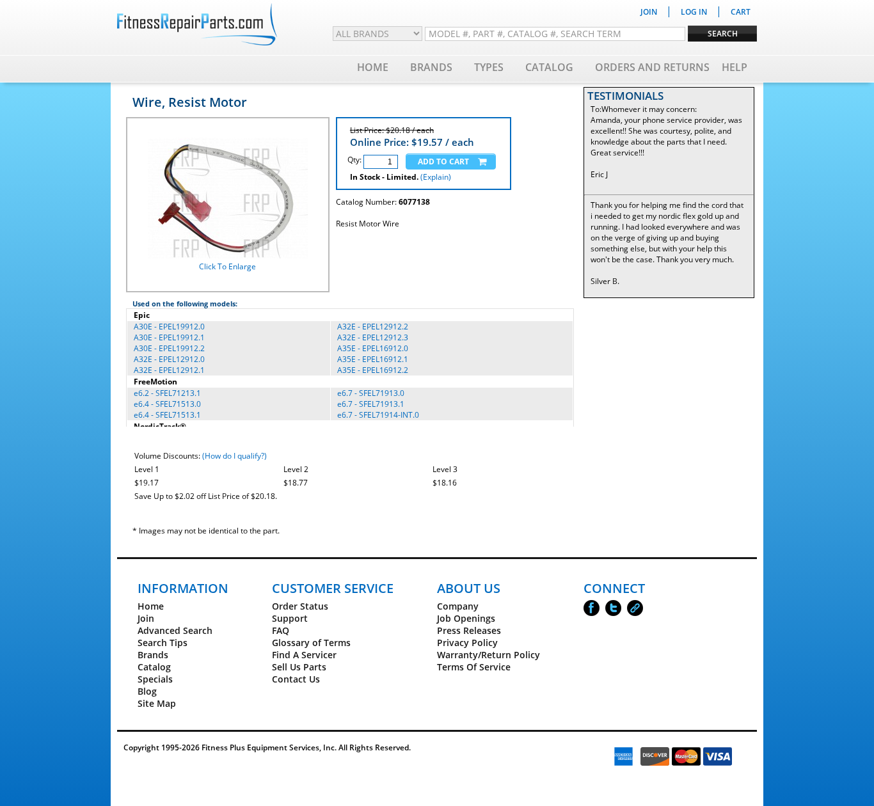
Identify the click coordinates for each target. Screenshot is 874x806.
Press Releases (469, 630)
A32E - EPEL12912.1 (169, 370)
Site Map (157, 703)
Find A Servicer (304, 655)
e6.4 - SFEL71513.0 (167, 404)
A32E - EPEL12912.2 (372, 326)
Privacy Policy (467, 642)
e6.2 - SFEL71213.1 (167, 393)
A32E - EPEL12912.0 (169, 359)
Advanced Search (175, 630)
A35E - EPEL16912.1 (372, 359)
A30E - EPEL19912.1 (169, 337)
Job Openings (466, 618)
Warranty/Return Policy (488, 655)
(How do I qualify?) (234, 455)
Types (489, 67)
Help (734, 67)
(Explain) (435, 176)
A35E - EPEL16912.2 (372, 370)
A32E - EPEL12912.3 (372, 337)
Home (372, 67)
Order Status (300, 606)
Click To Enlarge (227, 266)
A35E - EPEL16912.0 (372, 348)
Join (146, 618)
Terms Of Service (474, 667)
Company (458, 606)
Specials (155, 679)
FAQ (280, 630)
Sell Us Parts (299, 667)
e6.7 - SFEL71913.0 (370, 393)
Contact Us (296, 679)
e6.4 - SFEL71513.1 (167, 414)
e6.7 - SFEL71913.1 (370, 404)
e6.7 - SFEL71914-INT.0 (378, 414)
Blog (147, 691)
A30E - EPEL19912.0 (169, 326)
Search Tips (162, 642)
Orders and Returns (652, 67)
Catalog (549, 67)
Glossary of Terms (311, 642)
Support (290, 618)
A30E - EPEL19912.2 (169, 348)
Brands (431, 67)
